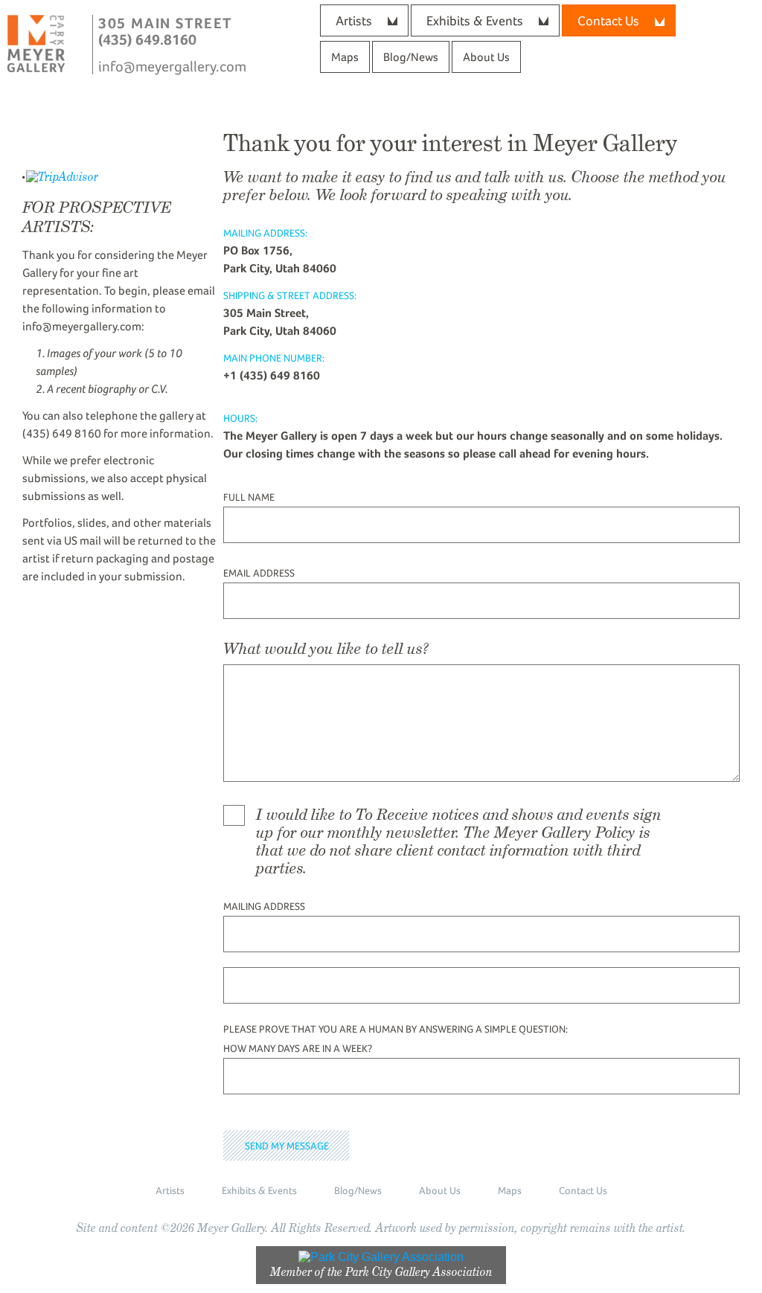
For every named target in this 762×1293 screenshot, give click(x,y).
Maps (345, 57)
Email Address (259, 573)
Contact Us (583, 1190)
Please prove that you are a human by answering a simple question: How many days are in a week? (395, 1038)
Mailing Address (264, 906)
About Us (486, 57)
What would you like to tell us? (326, 648)
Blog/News (410, 57)
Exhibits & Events (474, 20)
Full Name (249, 497)
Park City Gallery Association (419, 1272)
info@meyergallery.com (172, 66)
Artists (354, 20)
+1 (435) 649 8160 (271, 375)
